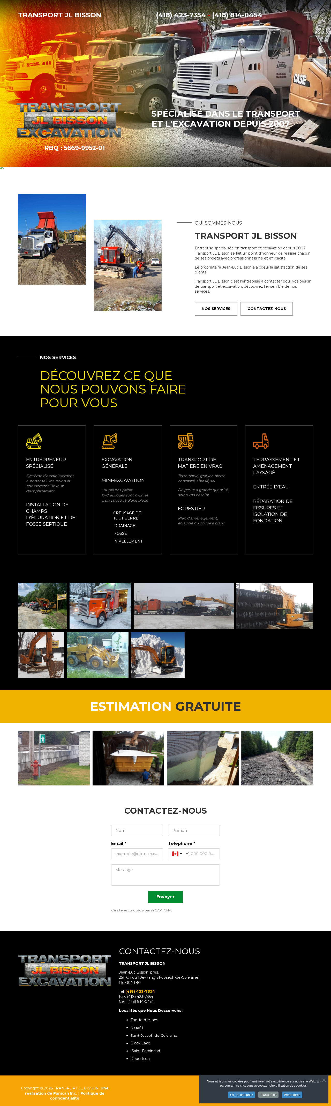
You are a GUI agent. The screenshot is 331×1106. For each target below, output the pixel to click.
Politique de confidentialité (77, 1096)
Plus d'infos (268, 1094)
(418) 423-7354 (181, 15)
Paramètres (292, 1094)
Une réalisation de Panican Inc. (67, 1091)
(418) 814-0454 (237, 15)
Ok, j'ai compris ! (241, 1094)
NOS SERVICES (216, 308)
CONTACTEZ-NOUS (266, 308)
